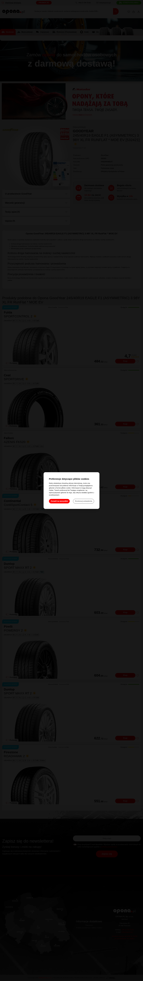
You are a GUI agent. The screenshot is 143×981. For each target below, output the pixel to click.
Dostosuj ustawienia (83, 501)
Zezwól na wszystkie (59, 501)
